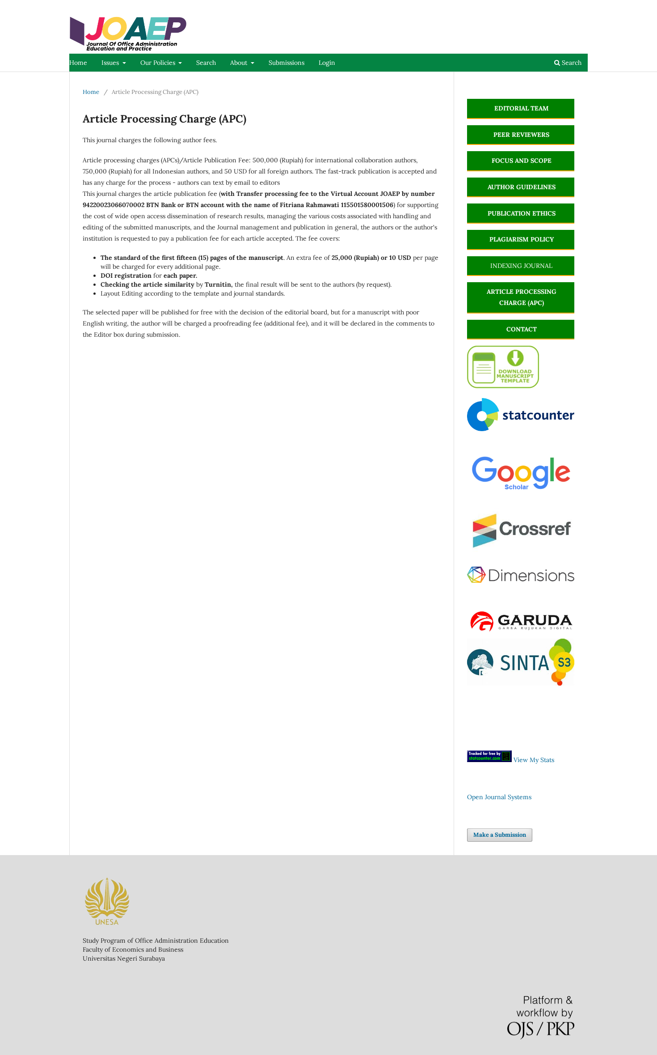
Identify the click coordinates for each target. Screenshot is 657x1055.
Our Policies (158, 63)
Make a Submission (499, 835)
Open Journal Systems (499, 797)
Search (206, 63)
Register (550, 6)
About (239, 63)
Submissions (286, 63)
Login (327, 63)
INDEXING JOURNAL (521, 266)
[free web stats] (489, 760)
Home (78, 63)
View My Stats (534, 760)
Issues (111, 63)
